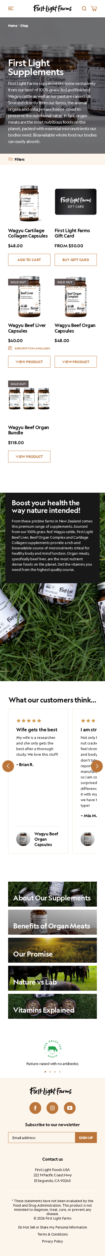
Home (12, 26)
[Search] (84, 8)
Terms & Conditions (53, 1234)
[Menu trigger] (10, 8)
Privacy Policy (52, 1241)
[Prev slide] (8, 766)
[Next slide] (97, 766)
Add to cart (29, 259)
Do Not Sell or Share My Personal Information (52, 1227)
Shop (24, 26)
